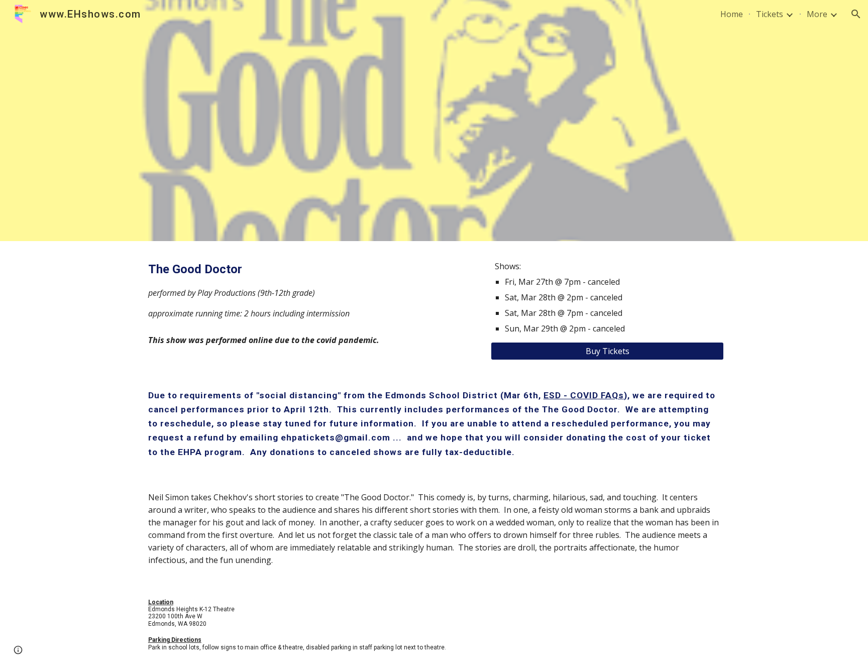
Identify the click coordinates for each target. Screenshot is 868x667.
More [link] (817, 14)
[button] (856, 14)
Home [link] (731, 14)
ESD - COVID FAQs (584, 395)
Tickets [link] (769, 14)
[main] (310, 290)
